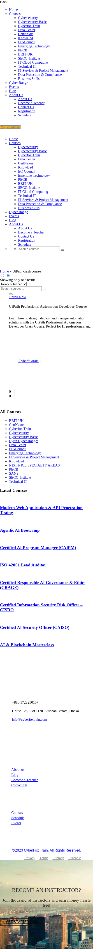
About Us (16, 95)
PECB (22, 50)
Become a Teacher (31, 103)
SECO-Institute (29, 58)
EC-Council (26, 42)
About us (17, 769)
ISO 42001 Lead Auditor (23, 565)
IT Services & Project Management (43, 70)
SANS (14, 473)
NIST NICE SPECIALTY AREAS (34, 465)
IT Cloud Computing (33, 62)
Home (13, 10)
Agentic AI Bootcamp (20, 530)
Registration (26, 111)
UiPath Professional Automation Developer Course (48, 306)
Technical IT (27, 66)
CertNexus (25, 34)
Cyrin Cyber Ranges (23, 441)
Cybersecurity (28, 18)
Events (14, 87)
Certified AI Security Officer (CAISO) (34, 627)
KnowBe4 (25, 38)
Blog (12, 91)
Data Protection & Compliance (40, 74)
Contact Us (26, 107)
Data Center (26, 30)
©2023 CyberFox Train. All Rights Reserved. (46, 850)
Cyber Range (18, 83)
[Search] (62, 250)
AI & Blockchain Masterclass (27, 644)
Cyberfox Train (29, 26)
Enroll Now (17, 297)
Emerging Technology (34, 46)
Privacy (29, 858)
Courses (15, 14)
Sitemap (58, 858)
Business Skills (29, 79)
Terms (44, 858)
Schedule (24, 115)
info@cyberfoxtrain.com (29, 719)
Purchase (74, 858)
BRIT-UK (25, 54)
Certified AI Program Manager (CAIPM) (38, 547)
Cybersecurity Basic (32, 22)
